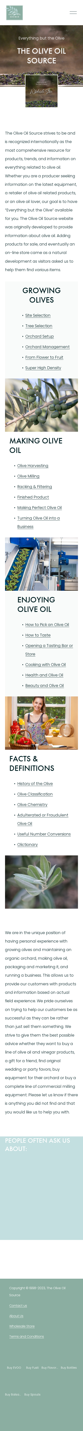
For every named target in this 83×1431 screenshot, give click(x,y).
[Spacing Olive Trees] (32, 1180)
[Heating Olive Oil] (14, 1180)
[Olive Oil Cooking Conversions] (32, 1162)
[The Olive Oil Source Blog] (32, 1262)
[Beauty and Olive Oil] (51, 1162)
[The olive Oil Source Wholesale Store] (14, 1262)
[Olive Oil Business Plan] (69, 1162)
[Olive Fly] (69, 1180)
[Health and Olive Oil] (14, 1162)
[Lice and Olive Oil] (51, 1180)
